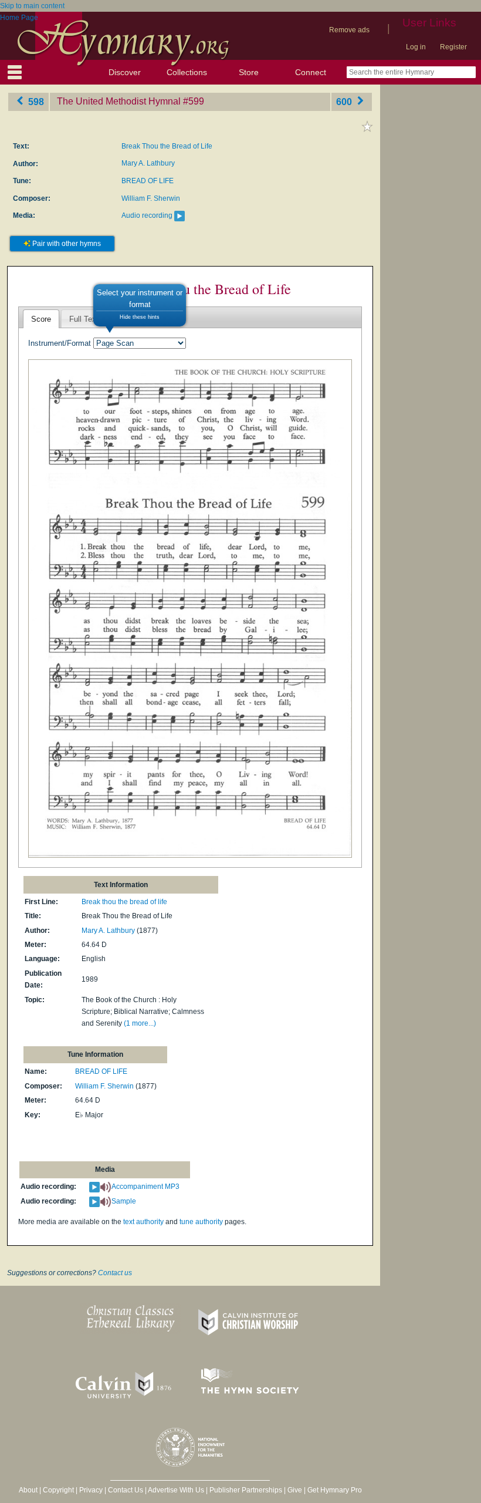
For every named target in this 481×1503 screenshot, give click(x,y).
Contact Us (125, 1490)
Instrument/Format (59, 343)
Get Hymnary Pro (334, 1490)
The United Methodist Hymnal (119, 101)
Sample (123, 1201)
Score (41, 319)
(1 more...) (140, 1023)
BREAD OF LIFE (147, 181)
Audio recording (146, 215)
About (28, 1490)
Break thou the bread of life (124, 902)
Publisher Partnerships (245, 1490)
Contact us (115, 1273)
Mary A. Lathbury (148, 163)
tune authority (201, 1222)
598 (35, 101)
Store (249, 72)
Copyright (58, 1490)
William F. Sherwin (150, 198)
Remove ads (349, 30)
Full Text (84, 319)
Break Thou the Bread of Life (166, 146)
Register (453, 47)
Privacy (91, 1490)
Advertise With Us (176, 1490)
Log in (416, 47)
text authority (143, 1222)
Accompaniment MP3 (145, 1186)
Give (294, 1490)
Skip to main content (32, 6)
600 (345, 101)
